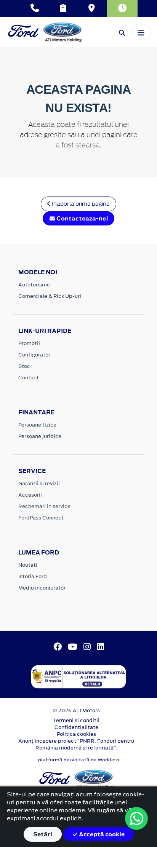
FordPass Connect (41, 517)
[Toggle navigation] (141, 32)
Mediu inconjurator (42, 587)
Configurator (34, 354)
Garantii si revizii (39, 483)
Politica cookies (76, 734)
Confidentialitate (76, 727)
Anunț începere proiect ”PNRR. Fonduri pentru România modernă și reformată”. (76, 744)
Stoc (24, 366)
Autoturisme (34, 284)
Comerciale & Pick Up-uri (49, 296)
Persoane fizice (37, 424)
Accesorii (30, 495)
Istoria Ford (32, 576)
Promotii (29, 343)
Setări (42, 834)
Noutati (27, 565)
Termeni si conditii (76, 720)
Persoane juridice (39, 436)
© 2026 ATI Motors (76, 710)
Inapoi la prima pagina (80, 204)
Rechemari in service (44, 506)
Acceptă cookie (101, 834)
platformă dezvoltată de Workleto (78, 760)
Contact (28, 377)
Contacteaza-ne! (81, 218)
